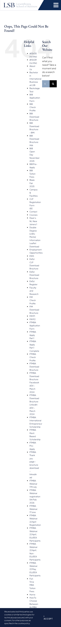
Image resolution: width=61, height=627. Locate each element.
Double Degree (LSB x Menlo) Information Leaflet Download (35, 237)
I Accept (48, 617)
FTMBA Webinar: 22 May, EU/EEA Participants (35, 569)
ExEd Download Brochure (34, 274)
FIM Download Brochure (34, 309)
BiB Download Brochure (34, 116)
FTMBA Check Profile (33, 357)
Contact (33, 211)
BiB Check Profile (33, 107)
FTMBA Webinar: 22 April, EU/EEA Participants (35, 534)
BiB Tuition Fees (32, 173)
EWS (32, 256)
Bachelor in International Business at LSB (35, 78)
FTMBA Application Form (35, 325)
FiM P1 (32, 316)
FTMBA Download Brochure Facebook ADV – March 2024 (34, 382)
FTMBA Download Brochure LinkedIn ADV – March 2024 (34, 404)
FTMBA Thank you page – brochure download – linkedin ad (34, 465)
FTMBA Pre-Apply (33, 445)
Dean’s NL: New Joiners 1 (33, 221)
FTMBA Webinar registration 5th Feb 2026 (35, 496)
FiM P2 (32, 319)
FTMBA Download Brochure (34, 366)
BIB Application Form (35, 97)
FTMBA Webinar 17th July (33, 483)
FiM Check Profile (33, 300)
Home (32, 594)
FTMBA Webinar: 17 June (34, 509)
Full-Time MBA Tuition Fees (32, 585)
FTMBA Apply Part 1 (33, 335)
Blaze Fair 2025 (32, 183)
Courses (33, 215)
